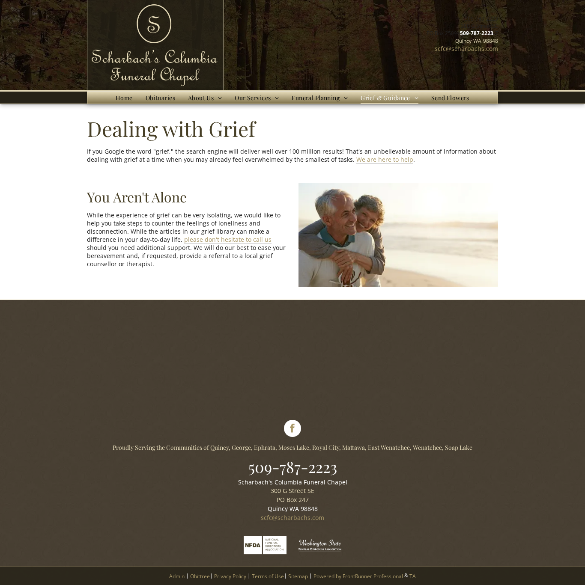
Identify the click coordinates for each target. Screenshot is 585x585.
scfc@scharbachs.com (466, 49)
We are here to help (384, 159)
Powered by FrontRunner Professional (358, 576)
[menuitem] (124, 98)
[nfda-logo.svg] (265, 553)
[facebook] (292, 429)
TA (412, 576)
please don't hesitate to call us (228, 239)
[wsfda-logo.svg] (319, 553)
